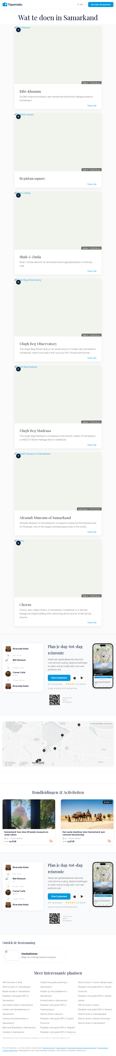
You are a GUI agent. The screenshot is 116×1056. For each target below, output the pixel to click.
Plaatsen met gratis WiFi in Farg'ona (58, 1032)
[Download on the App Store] (75, 678)
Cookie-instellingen (10, 1050)
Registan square (32, 178)
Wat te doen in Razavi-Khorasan (94, 1018)
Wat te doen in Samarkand (91, 1023)
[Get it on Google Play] (82, 678)
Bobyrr (85, 83)
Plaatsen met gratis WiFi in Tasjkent (57, 1027)
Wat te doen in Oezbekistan (17, 987)
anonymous (82, 509)
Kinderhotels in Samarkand (53, 1000)
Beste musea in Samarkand (16, 991)
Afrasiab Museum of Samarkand (45, 517)
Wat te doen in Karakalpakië (92, 1014)
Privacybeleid (102, 1048)
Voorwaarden (61, 1048)
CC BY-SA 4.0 (95, 83)
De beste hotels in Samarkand (18, 1005)
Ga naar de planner (101, 4)
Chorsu (25, 604)
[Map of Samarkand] (58, 744)
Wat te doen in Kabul (88, 1005)
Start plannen (59, 677)
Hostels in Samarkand (13, 1032)
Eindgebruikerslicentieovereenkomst (81, 1048)
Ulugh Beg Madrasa (35, 430)
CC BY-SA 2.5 (95, 248)
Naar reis (91, 105)
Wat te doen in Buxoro (51, 1014)
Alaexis (85, 248)
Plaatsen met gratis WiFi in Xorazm (95, 1009)
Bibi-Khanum (30, 91)
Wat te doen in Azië (12, 982)
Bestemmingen (49, 1048)
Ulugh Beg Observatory (38, 344)
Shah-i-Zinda (30, 257)
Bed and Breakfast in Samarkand (19, 1027)
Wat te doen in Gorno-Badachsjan (95, 982)
